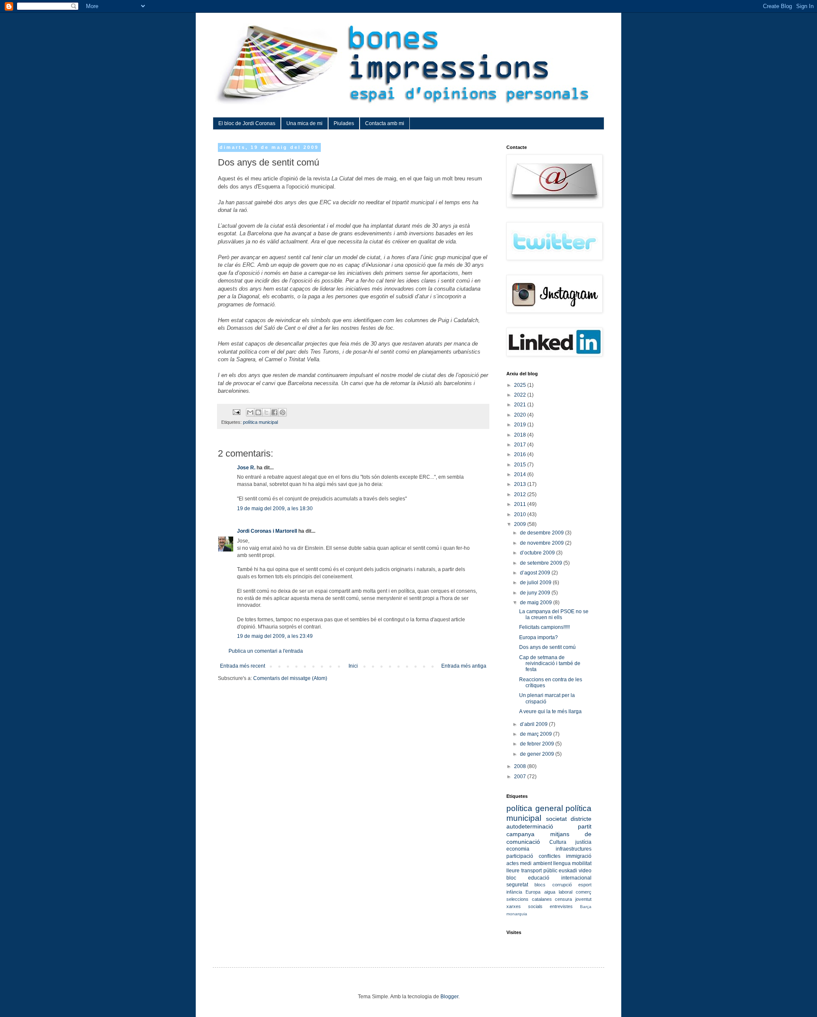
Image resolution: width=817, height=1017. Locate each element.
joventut (583, 899)
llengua (562, 863)
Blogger (449, 997)
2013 (520, 484)
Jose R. (246, 468)
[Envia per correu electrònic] (250, 412)
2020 (520, 415)
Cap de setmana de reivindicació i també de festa (549, 663)
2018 (520, 435)
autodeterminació (529, 826)
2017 (520, 445)
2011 (520, 504)
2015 (520, 465)
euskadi (568, 871)
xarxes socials (524, 906)
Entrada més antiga (463, 666)
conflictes (549, 856)
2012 (520, 494)
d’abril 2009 (534, 724)
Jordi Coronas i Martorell (267, 531)
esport (584, 884)
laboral (565, 891)
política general (534, 808)
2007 (520, 777)
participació (519, 856)
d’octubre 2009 (538, 553)
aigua (549, 891)
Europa (533, 891)
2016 (520, 454)
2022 (520, 395)
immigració (578, 856)
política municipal (260, 422)
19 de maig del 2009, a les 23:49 (275, 636)
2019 (520, 425)
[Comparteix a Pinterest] (282, 412)
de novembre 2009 (542, 543)
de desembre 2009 (542, 533)
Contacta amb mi (384, 123)
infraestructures (573, 849)
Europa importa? (538, 637)
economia (517, 849)
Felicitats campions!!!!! (544, 627)
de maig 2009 (536, 603)
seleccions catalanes (529, 899)
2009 (520, 524)
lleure (513, 871)
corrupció (562, 884)
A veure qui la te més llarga (550, 711)
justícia (583, 842)
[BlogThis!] (258, 412)
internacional (576, 878)
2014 (520, 474)
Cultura (557, 842)
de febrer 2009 (537, 744)
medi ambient (535, 863)
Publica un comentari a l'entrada (266, 651)
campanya (520, 834)
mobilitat (581, 863)
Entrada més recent (242, 666)
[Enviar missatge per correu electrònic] (236, 411)
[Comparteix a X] (266, 412)
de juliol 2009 (536, 583)
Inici (353, 666)
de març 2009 (536, 734)
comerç (583, 891)
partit (584, 826)
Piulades (344, 123)
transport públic (539, 871)
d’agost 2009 (535, 573)
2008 (520, 766)
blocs (540, 884)
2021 (520, 405)
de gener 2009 (537, 754)
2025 (520, 385)
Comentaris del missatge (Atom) (290, 678)
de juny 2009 (535, 593)
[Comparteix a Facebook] (274, 412)
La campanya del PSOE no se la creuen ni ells (553, 614)
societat (556, 818)
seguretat (517, 885)
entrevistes (561, 906)
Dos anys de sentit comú (547, 647)
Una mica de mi (304, 123)
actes (512, 863)
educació (538, 878)
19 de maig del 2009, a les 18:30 (275, 508)
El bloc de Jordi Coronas (246, 123)
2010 (520, 514)
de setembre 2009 (541, 563)
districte (581, 818)
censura (563, 899)
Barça (585, 906)
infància (514, 891)
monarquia (516, 913)
